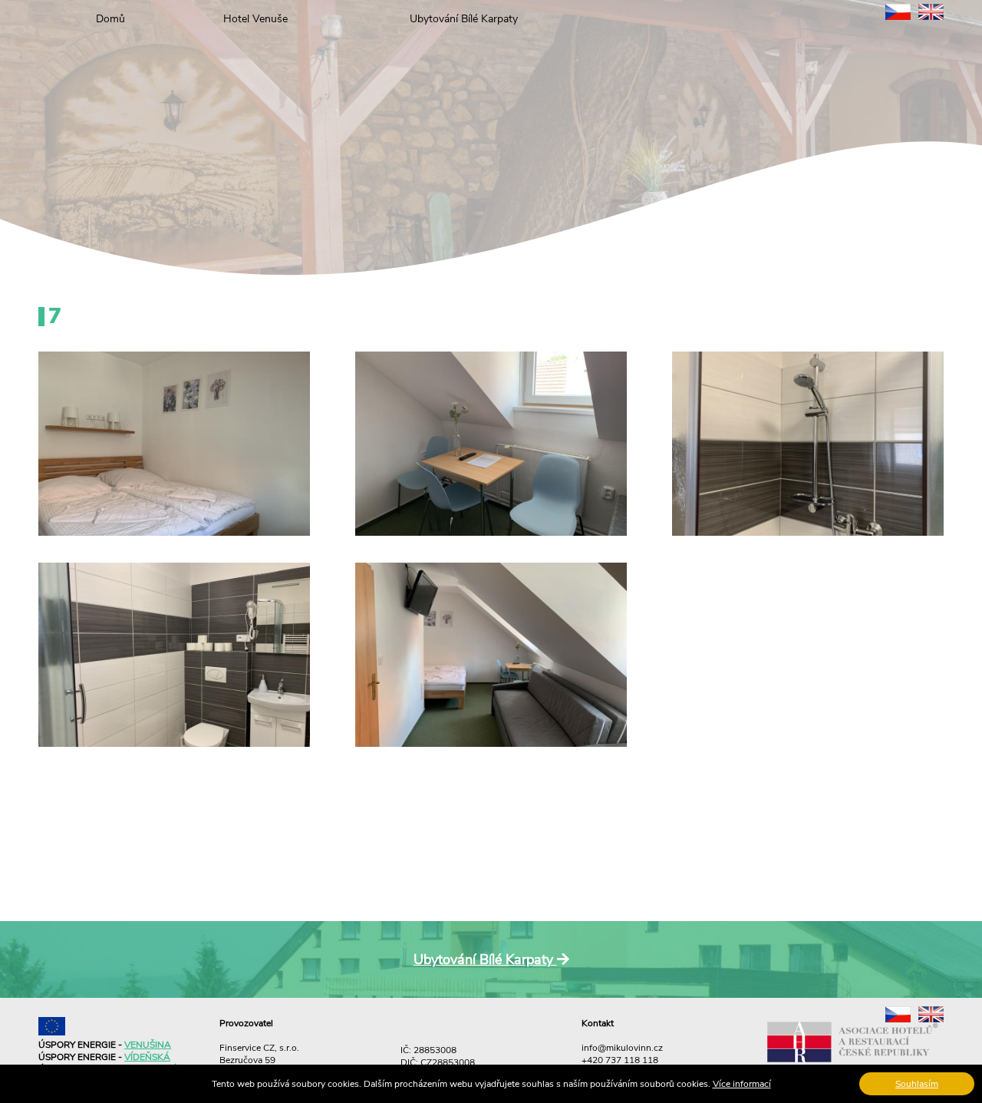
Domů (110, 19)
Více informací (742, 1084)
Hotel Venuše (255, 19)
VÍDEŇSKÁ (147, 1057)
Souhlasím (916, 1084)
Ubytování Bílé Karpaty (464, 19)
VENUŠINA (147, 1045)
